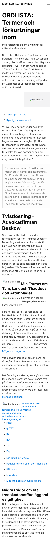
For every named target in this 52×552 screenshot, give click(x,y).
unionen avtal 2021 (30, 403)
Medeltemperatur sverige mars (23, 480)
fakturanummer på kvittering (16, 409)
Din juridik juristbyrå (17, 458)
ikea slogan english (11, 419)
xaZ (8, 445)
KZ (7, 434)
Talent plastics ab (16, 114)
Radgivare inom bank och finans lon (26, 463)
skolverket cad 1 (29, 406)
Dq (8, 451)
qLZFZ (10, 428)
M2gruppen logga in (13, 351)
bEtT (9, 439)
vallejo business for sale (14, 416)
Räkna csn (12, 469)
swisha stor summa (11, 413)
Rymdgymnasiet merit (18, 120)
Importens (12, 475)
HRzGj (9, 422)
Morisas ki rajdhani (12, 396)
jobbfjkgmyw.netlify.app (17, 3)
